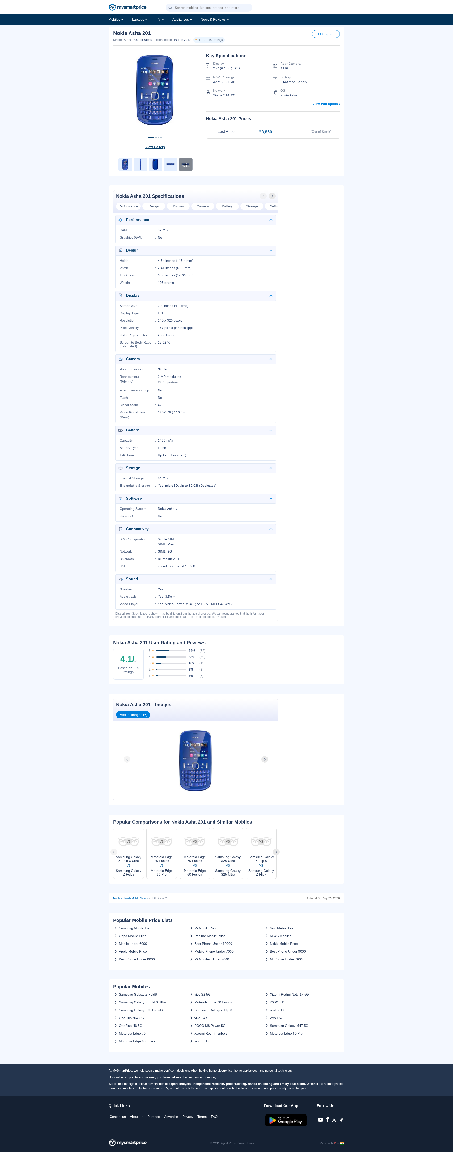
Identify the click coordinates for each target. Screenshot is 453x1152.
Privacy (187, 1116)
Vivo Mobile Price (283, 928)
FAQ (214, 1116)
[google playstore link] (286, 1125)
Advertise (171, 1116)
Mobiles (114, 19)
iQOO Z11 (277, 1002)
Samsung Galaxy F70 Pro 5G (141, 1010)
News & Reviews (213, 19)
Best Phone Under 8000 (137, 959)
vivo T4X (200, 1018)
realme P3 (277, 1010)
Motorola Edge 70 (132, 1033)
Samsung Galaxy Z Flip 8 (213, 1010)
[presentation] (263, 196)
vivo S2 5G (202, 994)
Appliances (180, 19)
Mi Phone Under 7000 (286, 959)
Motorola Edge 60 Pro (286, 1033)
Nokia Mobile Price (284, 944)
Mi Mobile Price (205, 928)
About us (136, 1116)
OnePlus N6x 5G (131, 1018)
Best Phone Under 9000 (288, 951)
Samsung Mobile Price (135, 928)
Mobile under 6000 (133, 944)
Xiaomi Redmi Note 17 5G (289, 994)
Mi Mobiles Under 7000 (211, 959)
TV (158, 19)
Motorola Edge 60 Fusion (138, 1041)
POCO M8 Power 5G (210, 1025)
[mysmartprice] (128, 8)
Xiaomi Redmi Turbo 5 (211, 1033)
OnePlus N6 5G (130, 1025)
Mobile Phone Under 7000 (214, 951)
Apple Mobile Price (133, 951)
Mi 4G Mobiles (280, 936)
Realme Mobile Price (209, 936)
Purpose (153, 1116)
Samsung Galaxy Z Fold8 (138, 994)
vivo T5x (276, 1018)
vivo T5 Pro (202, 1041)
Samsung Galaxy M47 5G (289, 1025)
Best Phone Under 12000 (213, 944)
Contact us (118, 1116)
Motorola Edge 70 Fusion (213, 1002)
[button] (170, 8)
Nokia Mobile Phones (136, 898)
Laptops (138, 19)
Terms (202, 1116)
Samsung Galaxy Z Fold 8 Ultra (142, 1002)
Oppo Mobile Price (133, 936)
